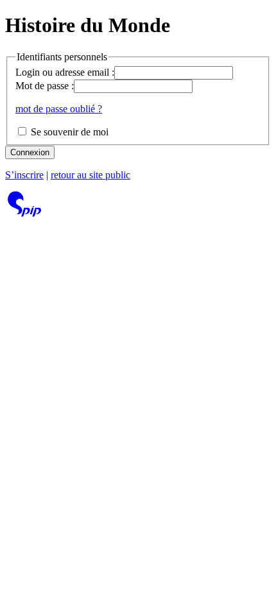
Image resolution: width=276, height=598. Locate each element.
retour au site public (90, 174)
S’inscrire (24, 174)
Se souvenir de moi (68, 131)
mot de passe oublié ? (58, 108)
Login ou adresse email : (64, 72)
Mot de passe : (44, 85)
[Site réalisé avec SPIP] (24, 213)
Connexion (29, 152)
